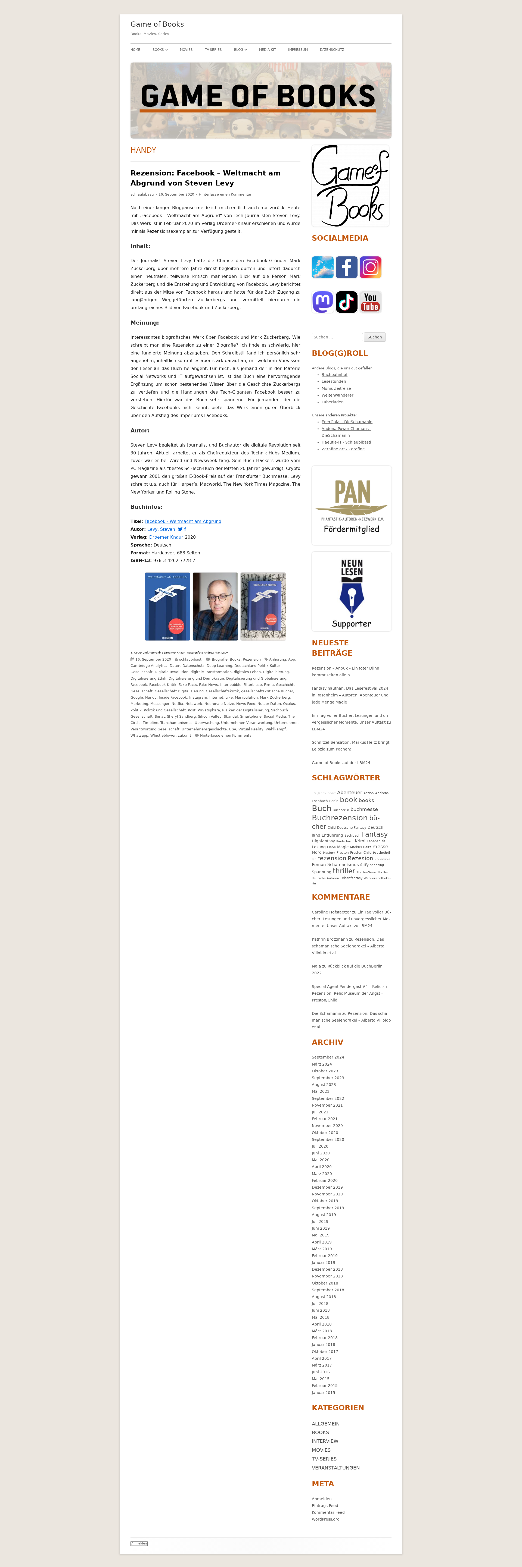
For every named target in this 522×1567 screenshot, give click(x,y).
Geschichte (286, 685)
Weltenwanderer (337, 395)
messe (380, 846)
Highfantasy (323, 841)
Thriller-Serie (366, 872)
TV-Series (213, 50)
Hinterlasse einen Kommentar (225, 194)
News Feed (245, 704)
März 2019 (322, 1249)
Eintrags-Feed (325, 1505)
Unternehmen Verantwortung (246, 723)
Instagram (198, 697)
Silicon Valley (210, 716)
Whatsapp (139, 735)
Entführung (332, 835)
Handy (151, 697)
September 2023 (328, 1078)
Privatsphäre (209, 710)
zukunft (184, 735)
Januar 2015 (323, 1392)
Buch (321, 808)
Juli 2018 (320, 1303)
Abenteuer (349, 792)
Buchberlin (341, 810)
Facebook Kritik (162, 685)
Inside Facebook (173, 697)
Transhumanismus (176, 723)
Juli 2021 (320, 1112)
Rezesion (360, 858)
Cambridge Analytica (148, 666)
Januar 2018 (323, 1344)
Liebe (331, 847)
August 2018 (324, 1297)
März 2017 (322, 1365)
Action (368, 793)
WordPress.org (326, 1519)
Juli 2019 (320, 1221)
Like (229, 697)
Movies (186, 50)
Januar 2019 (323, 1262)
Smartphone (251, 716)
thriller (344, 871)
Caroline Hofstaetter (331, 912)
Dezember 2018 (327, 1269)
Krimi (360, 841)
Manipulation (246, 697)
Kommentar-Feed (328, 1512)
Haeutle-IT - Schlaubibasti (346, 442)
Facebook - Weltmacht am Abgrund (184, 521)
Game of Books (157, 24)
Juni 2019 (321, 1228)
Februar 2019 (325, 1256)
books (366, 800)
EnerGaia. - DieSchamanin (347, 422)
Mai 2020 (321, 1160)
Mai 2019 (321, 1235)
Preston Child (361, 852)
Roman (319, 864)
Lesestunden (334, 381)
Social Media (275, 716)
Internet (216, 697)
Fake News (208, 685)
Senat (160, 716)
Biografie (220, 659)
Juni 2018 (321, 1310)
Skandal (231, 716)
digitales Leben (247, 672)
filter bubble (230, 685)
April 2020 (322, 1166)
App (291, 659)
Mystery (329, 853)
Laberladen (333, 402)
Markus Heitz (360, 847)
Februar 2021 (325, 1119)
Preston (343, 852)
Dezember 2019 (327, 1187)
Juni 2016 (321, 1372)
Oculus (289, 704)
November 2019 (327, 1194)
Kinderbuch (344, 841)
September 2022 (328, 1098)
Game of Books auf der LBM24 (341, 763)
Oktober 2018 (325, 1283)
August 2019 (324, 1215)
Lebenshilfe (376, 841)
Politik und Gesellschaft (165, 710)
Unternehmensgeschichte (204, 729)
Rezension (252, 659)
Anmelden (322, 1499)
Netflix (177, 704)
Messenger (159, 704)
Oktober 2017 (325, 1351)
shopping (377, 865)
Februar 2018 (325, 1338)
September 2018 (328, 1290)
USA (232, 729)
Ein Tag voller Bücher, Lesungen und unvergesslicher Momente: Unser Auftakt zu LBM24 (351, 722)
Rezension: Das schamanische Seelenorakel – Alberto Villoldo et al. (348, 946)
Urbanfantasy (351, 878)
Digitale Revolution (171, 672)
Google (136, 697)
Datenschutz (332, 50)
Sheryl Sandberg (181, 716)
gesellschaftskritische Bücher (267, 691)
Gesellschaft (141, 691)
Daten (175, 666)
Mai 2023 (321, 1091)
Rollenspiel (383, 859)
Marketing (139, 704)
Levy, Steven (162, 529)
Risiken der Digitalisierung (245, 710)
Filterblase (253, 685)
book (348, 800)
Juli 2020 (320, 1146)
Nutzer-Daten (269, 704)
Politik (136, 710)
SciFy (364, 865)
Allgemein (326, 1424)
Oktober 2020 (325, 1132)
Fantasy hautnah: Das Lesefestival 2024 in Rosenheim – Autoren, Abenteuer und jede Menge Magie (350, 695)
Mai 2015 (321, 1379)
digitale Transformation (211, 672)
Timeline (150, 723)
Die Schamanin (326, 1013)
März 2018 (322, 1331)
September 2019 (328, 1208)
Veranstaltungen (336, 1468)
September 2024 (328, 1057)
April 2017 (322, 1358)
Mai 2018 (321, 1317)
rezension (331, 858)
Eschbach (352, 835)
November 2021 (327, 1105)
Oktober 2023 (325, 1071)
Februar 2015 (325, 1385)
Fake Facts (188, 685)
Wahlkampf (276, 729)
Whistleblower (163, 735)
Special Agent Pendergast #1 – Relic (346, 986)
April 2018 (322, 1324)
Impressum (298, 50)
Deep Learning (219, 666)
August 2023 (324, 1084)
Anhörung (277, 659)
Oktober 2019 (325, 1201)
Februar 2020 (325, 1180)
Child (332, 827)
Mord (317, 852)
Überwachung (207, 723)
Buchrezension (340, 817)
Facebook (138, 685)
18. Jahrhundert (324, 793)
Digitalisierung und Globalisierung (256, 678)
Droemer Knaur (167, 537)
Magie (343, 847)
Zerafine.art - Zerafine (343, 449)
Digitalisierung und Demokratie (196, 678)
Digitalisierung (276, 672)
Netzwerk (193, 704)
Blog (238, 50)
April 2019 (322, 1242)
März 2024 (322, 1064)
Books (158, 50)
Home (135, 50)
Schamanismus (343, 864)
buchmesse (364, 809)
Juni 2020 (321, 1153)
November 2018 (327, 1276)
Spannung (321, 872)
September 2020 (328, 1139)
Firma (269, 685)
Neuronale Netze (219, 704)
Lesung (319, 847)
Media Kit (267, 50)
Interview (325, 1441)
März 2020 (322, 1174)
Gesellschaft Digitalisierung (179, 691)
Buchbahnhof (334, 374)
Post (191, 710)
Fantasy (375, 834)
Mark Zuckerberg (275, 697)
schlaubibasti (142, 194)
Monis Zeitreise (336, 388)
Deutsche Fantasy (351, 827)
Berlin (333, 801)
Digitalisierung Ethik (148, 678)
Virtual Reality (250, 729)
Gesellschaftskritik (222, 691)
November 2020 (327, 1125)
